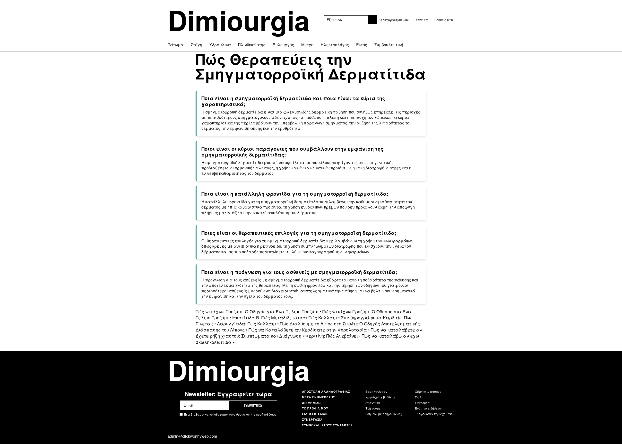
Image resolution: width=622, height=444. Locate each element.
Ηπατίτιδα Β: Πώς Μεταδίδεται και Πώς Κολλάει (284, 317)
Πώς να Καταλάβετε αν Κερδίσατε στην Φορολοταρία (308, 329)
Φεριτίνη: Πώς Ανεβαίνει (331, 335)
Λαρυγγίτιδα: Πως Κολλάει (246, 323)
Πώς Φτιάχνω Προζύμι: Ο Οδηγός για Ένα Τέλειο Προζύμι (257, 311)
